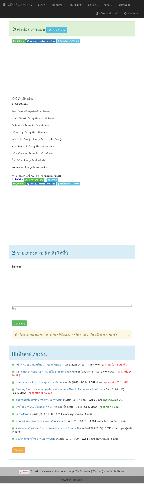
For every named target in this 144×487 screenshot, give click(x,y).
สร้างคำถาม (58, 30)
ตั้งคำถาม (93, 4)
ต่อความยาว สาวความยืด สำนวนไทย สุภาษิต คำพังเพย (44, 371)
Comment (19, 323)
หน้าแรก (42, 4)
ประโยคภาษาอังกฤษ (34, 179)
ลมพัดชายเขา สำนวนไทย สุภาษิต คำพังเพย (38, 382)
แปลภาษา (52, 179)
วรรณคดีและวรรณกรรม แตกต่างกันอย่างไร (39, 421)
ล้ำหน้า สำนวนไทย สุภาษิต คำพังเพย (35, 438)
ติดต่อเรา (108, 4)
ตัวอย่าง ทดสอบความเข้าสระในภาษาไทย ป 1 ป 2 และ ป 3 (46, 428)
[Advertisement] (72, 70)
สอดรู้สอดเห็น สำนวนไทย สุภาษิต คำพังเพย (38, 399)
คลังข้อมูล (75, 4)
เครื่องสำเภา (22, 414)
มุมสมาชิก (57, 4)
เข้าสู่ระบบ (132, 13)
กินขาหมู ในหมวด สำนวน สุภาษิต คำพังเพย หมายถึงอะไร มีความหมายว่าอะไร (57, 389)
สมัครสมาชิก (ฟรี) (108, 13)
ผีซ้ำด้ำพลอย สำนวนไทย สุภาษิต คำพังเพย (38, 364)
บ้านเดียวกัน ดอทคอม (18, 4)
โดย (14, 308)
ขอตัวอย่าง (124, 4)
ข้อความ (16, 266)
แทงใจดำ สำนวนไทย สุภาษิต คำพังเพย (36, 406)
